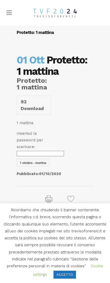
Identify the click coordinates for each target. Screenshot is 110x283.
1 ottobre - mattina (33, 162)
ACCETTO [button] (65, 275)
